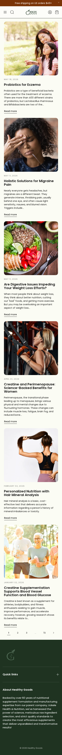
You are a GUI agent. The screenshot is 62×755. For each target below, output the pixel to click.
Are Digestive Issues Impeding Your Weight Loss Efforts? (29, 286)
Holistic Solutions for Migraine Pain (29, 183)
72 (44, 632)
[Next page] (53, 632)
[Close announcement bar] (58, 2)
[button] (5, 12)
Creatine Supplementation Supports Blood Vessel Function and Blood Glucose (27, 591)
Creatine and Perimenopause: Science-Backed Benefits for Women (29, 388)
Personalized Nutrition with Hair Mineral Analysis (26, 493)
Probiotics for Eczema (22, 84)
